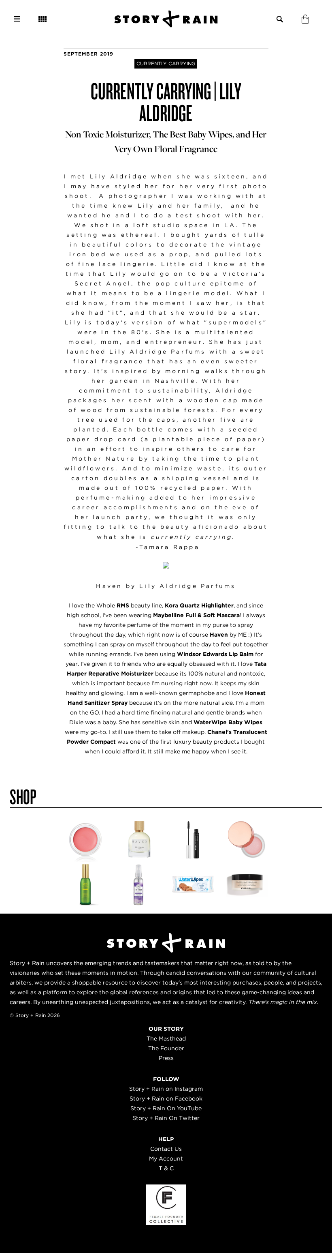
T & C (166, 1168)
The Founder (166, 1048)
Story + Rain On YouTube (166, 1108)
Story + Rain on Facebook (166, 1098)
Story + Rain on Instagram (166, 1089)
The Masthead (166, 1038)
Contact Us (166, 1149)
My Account (166, 1158)
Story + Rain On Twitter (166, 1118)
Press (166, 1058)
